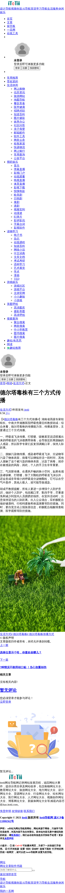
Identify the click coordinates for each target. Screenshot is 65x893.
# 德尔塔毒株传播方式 (40, 634)
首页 (3, 383)
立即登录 (5, 701)
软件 (14, 865)
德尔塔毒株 (11, 419)
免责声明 (9, 838)
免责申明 (5, 811)
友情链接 (17, 811)
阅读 (9, 383)
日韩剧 (18, 198)
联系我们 (29, 811)
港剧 (16, 205)
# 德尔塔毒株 (19, 634)
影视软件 (19, 227)
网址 (3, 865)
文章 (8, 865)
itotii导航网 (47, 817)
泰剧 (16, 202)
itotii (26, 409)
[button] (3, 862)
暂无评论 (8, 690)
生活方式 (18, 383)
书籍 (19, 865)
